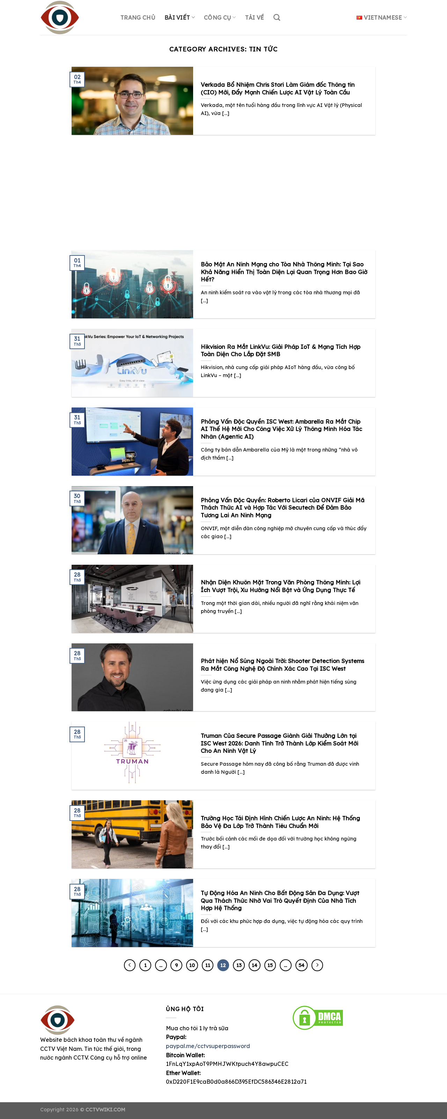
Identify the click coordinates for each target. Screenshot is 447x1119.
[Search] (276, 17)
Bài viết (177, 17)
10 (192, 965)
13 (239, 965)
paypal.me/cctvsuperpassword (208, 1045)
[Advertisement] (223, 187)
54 (302, 965)
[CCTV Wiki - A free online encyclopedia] (75, 17)
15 (270, 965)
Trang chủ (137, 17)
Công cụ (217, 17)
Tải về (254, 17)
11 (207, 965)
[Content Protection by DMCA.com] (318, 1016)
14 (254, 965)
